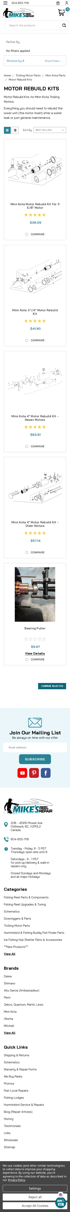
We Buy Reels (13, 1076)
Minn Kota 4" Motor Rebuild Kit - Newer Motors (35, 418)
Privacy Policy (16, 1180)
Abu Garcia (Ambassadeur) (21, 990)
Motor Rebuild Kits (20, 79)
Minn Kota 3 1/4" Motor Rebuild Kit (35, 312)
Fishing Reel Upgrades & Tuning (25, 904)
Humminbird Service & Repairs (24, 1105)
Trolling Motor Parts (28, 75)
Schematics (12, 911)
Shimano (9, 983)
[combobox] (37, 25)
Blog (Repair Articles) (18, 1112)
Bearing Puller (35, 628)
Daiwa (8, 976)
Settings (35, 1188)
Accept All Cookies (35, 1206)
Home (7, 75)
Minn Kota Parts (56, 75)
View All (9, 954)
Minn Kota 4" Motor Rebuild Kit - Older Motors (35, 524)
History (8, 1119)
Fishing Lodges (14, 1097)
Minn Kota (10, 1011)
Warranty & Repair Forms (20, 1069)
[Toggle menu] (5, 5)
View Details (35, 653)
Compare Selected (52, 686)
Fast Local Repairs (16, 1090)
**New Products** (16, 947)
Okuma (8, 1019)
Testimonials (12, 1126)
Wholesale (11, 1140)
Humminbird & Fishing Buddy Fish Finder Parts (34, 933)
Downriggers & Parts (17, 918)
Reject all (35, 1197)
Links (7, 1133)
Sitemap (9, 1147)
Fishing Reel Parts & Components (26, 897)
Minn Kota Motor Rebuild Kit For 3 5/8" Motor (35, 206)
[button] (35, 60)
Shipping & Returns (16, 1055)
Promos (9, 1083)
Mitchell (9, 1026)
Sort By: (27, 130)
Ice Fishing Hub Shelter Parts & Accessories (33, 940)
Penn (7, 997)
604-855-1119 (20, 839)
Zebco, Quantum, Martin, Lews (23, 1004)
